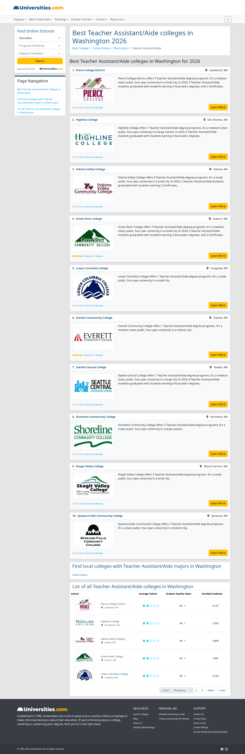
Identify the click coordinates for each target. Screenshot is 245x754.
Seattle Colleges (80, 574)
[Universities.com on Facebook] (222, 748)
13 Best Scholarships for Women (174, 718)
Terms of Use (200, 723)
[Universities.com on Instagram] (226, 748)
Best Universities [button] (39, 19)
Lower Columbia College (92, 268)
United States (101, 48)
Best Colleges (80, 48)
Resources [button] (117, 19)
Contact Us (199, 714)
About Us (137, 723)
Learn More (218, 107)
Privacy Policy (200, 718)
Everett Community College (94, 318)
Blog (135, 718)
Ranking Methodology (144, 727)
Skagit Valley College (90, 466)
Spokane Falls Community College (100, 516)
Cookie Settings (201, 727)
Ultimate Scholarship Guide (172, 714)
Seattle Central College (91, 367)
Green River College (89, 219)
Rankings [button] (60, 19)
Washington (121, 48)
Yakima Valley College (90, 169)
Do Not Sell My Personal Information (211, 731)
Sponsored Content (26, 69)
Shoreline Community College (96, 417)
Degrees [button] (19, 19)
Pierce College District (90, 70)
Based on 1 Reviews (94, 256)
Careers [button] (101, 19)
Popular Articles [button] (81, 19)
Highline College (87, 120)
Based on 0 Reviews (94, 107)
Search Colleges (141, 714)
